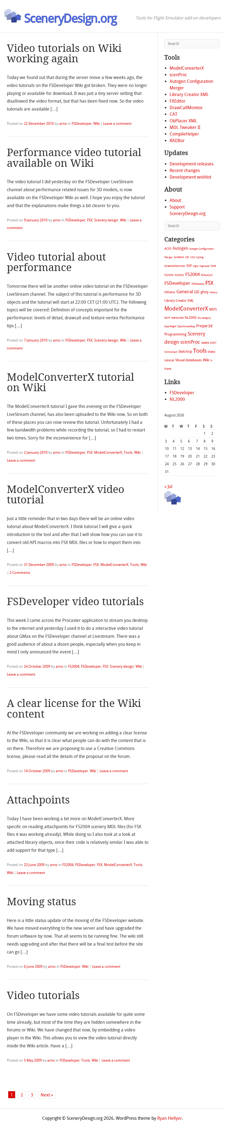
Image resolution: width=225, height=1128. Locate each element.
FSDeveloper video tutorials (75, 601)
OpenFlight (170, 326)
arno (63, 124)
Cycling (200, 257)
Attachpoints (38, 800)
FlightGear (204, 266)
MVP (167, 318)
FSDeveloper (82, 124)
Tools (128, 452)
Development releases (191, 164)
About (175, 200)
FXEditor (177, 101)
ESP (189, 266)
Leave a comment (117, 124)
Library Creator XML (189, 94)
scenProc (178, 74)
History (213, 292)
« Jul (168, 486)
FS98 (213, 265)
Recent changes (185, 170)
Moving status (41, 901)
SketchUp (185, 352)
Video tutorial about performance (56, 262)
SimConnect (170, 352)
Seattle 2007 (208, 343)
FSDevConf (206, 275)
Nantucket (177, 318)
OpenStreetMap (186, 326)
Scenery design (106, 220)
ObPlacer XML (183, 120)
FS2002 (179, 275)
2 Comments (20, 573)
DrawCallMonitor (186, 107)
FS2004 (73, 666)
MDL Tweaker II (185, 127)
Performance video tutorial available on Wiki (74, 157)
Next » (47, 1095)
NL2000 (190, 318)
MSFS (213, 309)
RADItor (177, 140)
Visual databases (188, 360)
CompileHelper (184, 134)
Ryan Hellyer (169, 1118)
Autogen (180, 248)
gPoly (205, 292)
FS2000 (169, 275)
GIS (196, 292)
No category (204, 318)
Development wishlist (190, 177)
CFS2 (192, 257)
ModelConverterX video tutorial (65, 494)
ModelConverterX (108, 452)
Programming (175, 334)
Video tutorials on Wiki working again (64, 53)
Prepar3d (204, 326)
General (184, 291)
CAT (173, 114)
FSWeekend (198, 284)
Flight (195, 266)
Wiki (96, 124)
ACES (167, 248)
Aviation (179, 257)
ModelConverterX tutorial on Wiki (70, 382)
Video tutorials (43, 995)
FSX (89, 220)
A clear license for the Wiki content (74, 708)
